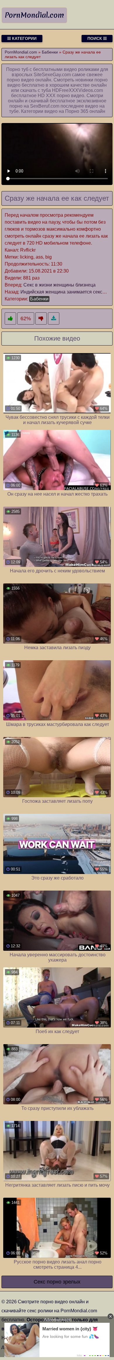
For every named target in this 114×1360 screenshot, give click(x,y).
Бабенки (39, 298)
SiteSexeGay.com (52, 74)
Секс (39, 1282)
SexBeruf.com (44, 106)
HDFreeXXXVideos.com (77, 90)
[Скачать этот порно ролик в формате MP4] (53, 318)
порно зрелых (63, 1282)
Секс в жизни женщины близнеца (59, 284)
